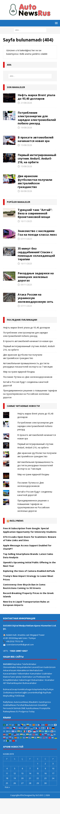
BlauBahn (33, 702)
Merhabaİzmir (36, 670)
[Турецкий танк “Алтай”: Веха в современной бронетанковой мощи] (9, 212)
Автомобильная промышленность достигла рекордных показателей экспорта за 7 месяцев (35, 465)
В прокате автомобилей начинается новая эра (35, 139)
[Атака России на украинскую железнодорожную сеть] (9, 297)
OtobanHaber (37, 680)
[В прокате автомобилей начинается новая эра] (9, 140)
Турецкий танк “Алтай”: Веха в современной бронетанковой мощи (35, 213)
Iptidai (18, 676)
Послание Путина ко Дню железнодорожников (27, 376)
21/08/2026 (26, 102)
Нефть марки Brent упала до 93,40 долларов (36, 96)
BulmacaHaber (30, 683)
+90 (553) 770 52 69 (14, 641)
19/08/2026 (26, 127)
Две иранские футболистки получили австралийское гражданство (35, 181)
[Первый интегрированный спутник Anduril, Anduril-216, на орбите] (9, 157)
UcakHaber (47, 673)
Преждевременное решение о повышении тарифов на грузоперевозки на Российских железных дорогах (30, 394)
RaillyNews (16, 520)
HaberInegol (24, 680)
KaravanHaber (10, 673)
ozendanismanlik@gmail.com (20, 644)
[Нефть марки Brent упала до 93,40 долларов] (9, 98)
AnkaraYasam (9, 670)
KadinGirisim (50, 667)
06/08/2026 (26, 191)
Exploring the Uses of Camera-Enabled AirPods (29, 571)
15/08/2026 (26, 145)
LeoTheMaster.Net (41, 676)
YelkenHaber (23, 673)
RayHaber (17, 664)
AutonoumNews (21, 702)
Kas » (7, 787)
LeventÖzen (37, 667)
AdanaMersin (23, 670)
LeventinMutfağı (34, 692)
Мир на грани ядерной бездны (19, 371)
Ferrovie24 (8, 708)
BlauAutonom (31, 705)
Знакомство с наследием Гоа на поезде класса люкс (37, 232)
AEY (4, 683)
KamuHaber (35, 673)
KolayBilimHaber (10, 680)
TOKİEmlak (20, 695)
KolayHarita (37, 689)
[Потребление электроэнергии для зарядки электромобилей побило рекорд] (9, 115)
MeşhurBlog (8, 695)
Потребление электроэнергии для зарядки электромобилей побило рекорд (37, 118)
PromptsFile (44, 708)
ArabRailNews (9, 705)
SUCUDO (7, 664)
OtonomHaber (9, 667)
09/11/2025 (26, 284)
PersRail (20, 705)
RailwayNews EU (10, 711)
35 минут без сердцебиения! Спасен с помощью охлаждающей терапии (36, 254)
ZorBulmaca (8, 692)
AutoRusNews (32, 708)
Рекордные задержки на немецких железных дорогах (36, 276)
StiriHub (17, 708)
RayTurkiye (48, 689)
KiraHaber (49, 680)
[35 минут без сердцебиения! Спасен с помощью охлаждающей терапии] (9, 251)
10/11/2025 (26, 221)
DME (23, 708)
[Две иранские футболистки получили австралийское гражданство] (9, 179)
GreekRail (42, 705)
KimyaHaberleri (24, 667)
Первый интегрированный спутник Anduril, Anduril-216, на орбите (37, 158)
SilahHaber (27, 676)
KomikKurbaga (24, 689)
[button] (55, 23)
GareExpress (45, 702)
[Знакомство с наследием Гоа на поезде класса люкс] (9, 233)
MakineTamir (9, 676)
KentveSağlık (21, 692)
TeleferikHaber (29, 664)
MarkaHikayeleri (14, 683)
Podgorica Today (27, 711)
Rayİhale (47, 692)
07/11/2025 (26, 238)
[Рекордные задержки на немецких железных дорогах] (9, 276)
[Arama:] (30, 29)
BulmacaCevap (10, 689)
